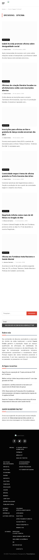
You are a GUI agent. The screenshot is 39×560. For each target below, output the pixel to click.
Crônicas (6, 513)
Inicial (12, 447)
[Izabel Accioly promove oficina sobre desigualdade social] (19, 31)
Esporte (6, 478)
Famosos (6, 484)
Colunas (19, 508)
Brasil (5, 493)
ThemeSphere (30, 554)
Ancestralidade (25, 466)
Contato (19, 549)
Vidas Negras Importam (21, 536)
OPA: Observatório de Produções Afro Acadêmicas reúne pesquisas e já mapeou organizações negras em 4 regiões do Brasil (19, 393)
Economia (6, 472)
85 (13, 542)
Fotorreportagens (26, 469)
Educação (6, 39)
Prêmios (19, 452)
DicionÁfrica (23, 464)
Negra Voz (20, 527)
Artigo (5, 510)
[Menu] (3, 3)
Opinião (5, 508)
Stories (8, 531)
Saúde (5, 475)
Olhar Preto (21, 522)
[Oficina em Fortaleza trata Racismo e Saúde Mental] (19, 244)
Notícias (5, 125)
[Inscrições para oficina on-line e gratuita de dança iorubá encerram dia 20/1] (19, 117)
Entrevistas (17, 545)
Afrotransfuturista (24, 519)
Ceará (5, 490)
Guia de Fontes (21, 458)
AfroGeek (19, 513)
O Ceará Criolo (22, 447)
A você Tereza (18, 533)
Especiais (16, 531)
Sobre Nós (20, 449)
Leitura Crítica (8, 516)
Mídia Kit (19, 455)
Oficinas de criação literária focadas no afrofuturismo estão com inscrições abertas (19, 88)
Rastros (19, 516)
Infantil (6, 466)
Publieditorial (8, 504)
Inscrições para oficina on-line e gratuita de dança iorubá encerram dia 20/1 (18, 132)
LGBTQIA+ (6, 498)
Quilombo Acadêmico (20, 539)
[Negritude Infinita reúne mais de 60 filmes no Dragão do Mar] (19, 202)
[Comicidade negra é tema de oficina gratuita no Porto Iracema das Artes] (19, 161)
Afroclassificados (23, 510)
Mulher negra (8, 464)
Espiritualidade (9, 501)
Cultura (6, 481)
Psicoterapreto (22, 524)
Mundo (5, 495)
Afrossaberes (24, 462)
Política (6, 469)
